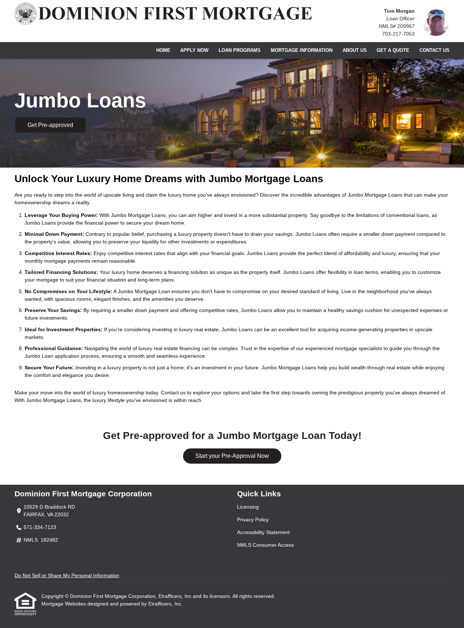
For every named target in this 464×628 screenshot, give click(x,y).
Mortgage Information (301, 50)
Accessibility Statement (263, 532)
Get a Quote (393, 50)
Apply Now (194, 50)
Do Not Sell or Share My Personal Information (66, 575)
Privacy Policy (253, 519)
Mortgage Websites (64, 604)
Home (163, 50)
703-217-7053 (398, 34)
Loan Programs (240, 50)
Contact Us (434, 50)
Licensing (248, 507)
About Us (355, 50)
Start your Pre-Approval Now (232, 456)
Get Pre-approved (50, 125)
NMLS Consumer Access (265, 545)
